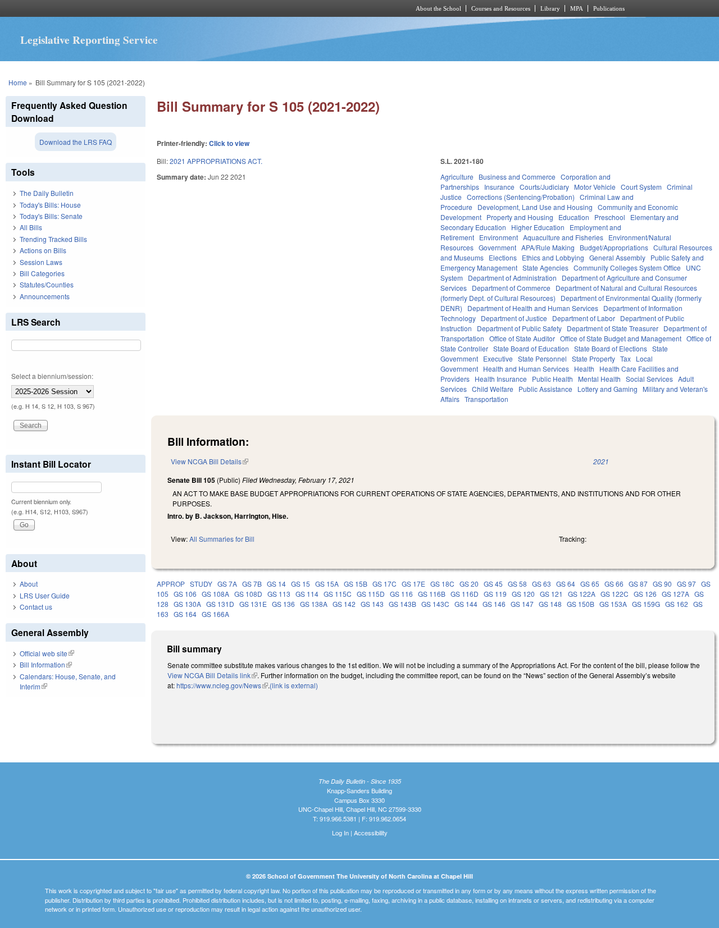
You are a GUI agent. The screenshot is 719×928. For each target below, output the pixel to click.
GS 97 (686, 583)
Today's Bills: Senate (51, 216)
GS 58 (517, 583)
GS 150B (580, 604)
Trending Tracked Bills (53, 239)
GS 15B (355, 583)
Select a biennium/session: (52, 376)
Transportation (486, 399)
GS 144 (465, 604)
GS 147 (522, 604)
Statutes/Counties (47, 284)
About (29, 583)
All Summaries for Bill (221, 538)
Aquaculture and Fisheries (563, 237)
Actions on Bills (43, 250)
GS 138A (313, 604)
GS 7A (227, 583)
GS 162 (676, 604)
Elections (503, 257)
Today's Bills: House (50, 204)
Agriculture (457, 176)
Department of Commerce (511, 287)
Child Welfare (492, 389)
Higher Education (538, 227)
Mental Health (599, 378)
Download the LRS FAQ (75, 142)
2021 (601, 461)
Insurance (499, 186)
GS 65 (589, 583)
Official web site (47, 653)
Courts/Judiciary (544, 186)
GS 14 (276, 583)
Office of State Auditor (522, 338)
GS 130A (187, 604)
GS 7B (252, 583)
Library (550, 8)
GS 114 (306, 593)
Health (584, 368)
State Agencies (545, 267)
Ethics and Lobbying (553, 257)
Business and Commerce (517, 176)
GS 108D (248, 593)
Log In (340, 832)
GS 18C (442, 583)
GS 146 (494, 604)
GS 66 (614, 583)
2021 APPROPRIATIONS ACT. (216, 161)
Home (17, 82)
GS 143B (402, 604)
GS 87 (638, 583)
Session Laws (41, 262)
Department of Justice (514, 318)
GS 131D (220, 604)
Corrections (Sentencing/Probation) (521, 197)
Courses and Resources (500, 8)
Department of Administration (512, 277)
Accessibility (371, 832)
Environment (498, 237)
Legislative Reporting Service (89, 40)
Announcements (45, 296)
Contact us (36, 606)
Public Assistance (545, 389)
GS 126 (645, 593)
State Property (593, 358)
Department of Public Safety (519, 328)
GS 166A (215, 614)
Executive (498, 358)
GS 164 (185, 614)
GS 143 (372, 604)
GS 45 (493, 583)
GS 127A (675, 593)
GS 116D (464, 593)
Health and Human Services (526, 368)
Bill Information (46, 664)
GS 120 (523, 593)
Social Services (649, 378)
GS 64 (565, 583)
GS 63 (541, 583)
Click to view (229, 143)
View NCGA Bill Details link (212, 675)
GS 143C (435, 604)
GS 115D (371, 593)
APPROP (171, 583)
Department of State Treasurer (612, 328)
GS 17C (384, 583)
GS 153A (613, 604)
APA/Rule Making (548, 247)
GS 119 (495, 593)
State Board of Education (531, 348)
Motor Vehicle (595, 186)
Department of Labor (583, 318)
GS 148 (550, 604)
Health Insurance (501, 378)
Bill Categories (42, 273)
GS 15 (300, 583)
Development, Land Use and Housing (535, 207)
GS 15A (327, 583)
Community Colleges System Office (627, 267)
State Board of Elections (610, 348)
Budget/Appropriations (614, 247)
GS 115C (338, 593)
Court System (641, 186)
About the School (438, 8)
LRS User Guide (45, 595)
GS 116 (401, 593)
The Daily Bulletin (47, 193)
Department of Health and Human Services (532, 308)
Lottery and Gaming (607, 389)
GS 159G (646, 604)
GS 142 (344, 604)
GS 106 (185, 593)
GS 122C (614, 593)
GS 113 (278, 593)
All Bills (31, 227)
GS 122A (581, 593)
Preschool (609, 217)
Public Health (552, 378)
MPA (576, 8)
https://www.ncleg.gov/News (222, 685)
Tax (625, 358)
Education (573, 217)
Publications (609, 8)
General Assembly (617, 257)
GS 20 (469, 583)
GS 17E (413, 583)
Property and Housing (519, 217)
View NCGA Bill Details (209, 461)
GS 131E (253, 604)
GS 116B (431, 593)
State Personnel (542, 358)
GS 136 (283, 604)
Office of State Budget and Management (620, 338)
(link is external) (294, 685)
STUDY (201, 583)
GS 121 (551, 593)
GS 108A (215, 593)
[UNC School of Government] (211, 8)
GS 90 (662, 583)
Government (497, 247)
